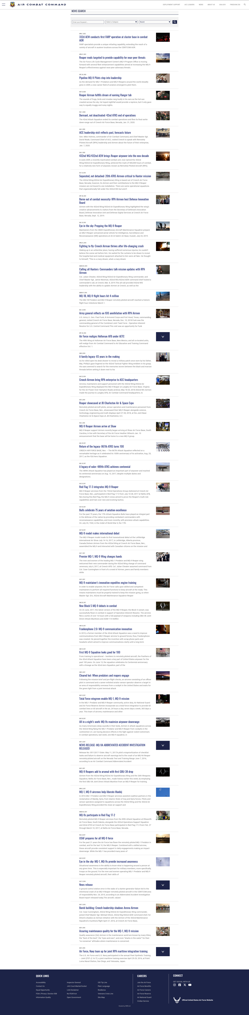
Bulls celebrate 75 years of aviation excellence (103, 510)
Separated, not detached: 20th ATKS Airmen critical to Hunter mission (115, 176)
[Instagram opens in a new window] (174, 984)
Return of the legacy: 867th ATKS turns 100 (101, 446)
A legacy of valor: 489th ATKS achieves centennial (104, 466)
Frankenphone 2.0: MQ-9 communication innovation (105, 629)
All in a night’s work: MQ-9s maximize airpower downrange (109, 722)
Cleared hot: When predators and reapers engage (104, 675)
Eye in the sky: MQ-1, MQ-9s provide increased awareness (108, 861)
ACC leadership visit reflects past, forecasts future (105, 132)
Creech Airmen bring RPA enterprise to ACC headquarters (108, 379)
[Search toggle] (245, 4)
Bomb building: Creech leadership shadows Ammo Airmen (108, 908)
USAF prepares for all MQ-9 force (96, 838)
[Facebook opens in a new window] (179, 984)
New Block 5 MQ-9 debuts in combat (98, 606)
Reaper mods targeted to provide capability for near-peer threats (112, 57)
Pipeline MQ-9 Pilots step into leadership (100, 78)
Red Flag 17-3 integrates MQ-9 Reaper (98, 487)
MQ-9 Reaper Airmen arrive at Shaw (97, 426)
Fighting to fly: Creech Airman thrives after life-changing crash (111, 246)
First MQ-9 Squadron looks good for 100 (99, 652)
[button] (3, 4)
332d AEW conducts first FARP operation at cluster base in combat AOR (113, 38)
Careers (142, 976)
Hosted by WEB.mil (124, 1006)
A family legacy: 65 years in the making (99, 356)
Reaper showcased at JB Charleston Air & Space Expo (106, 403)
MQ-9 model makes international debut (99, 533)
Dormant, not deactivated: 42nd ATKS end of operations (107, 115)
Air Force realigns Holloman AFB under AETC (101, 336)
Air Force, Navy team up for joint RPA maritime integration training (113, 951)
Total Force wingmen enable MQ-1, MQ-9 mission (104, 698)
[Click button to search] (174, 22)
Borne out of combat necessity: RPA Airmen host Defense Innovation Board (114, 201)
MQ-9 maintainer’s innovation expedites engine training (107, 582)
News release (86, 884)
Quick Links (42, 976)
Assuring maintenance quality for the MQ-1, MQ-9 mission (109, 931)
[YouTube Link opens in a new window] (189, 984)
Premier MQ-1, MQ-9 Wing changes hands (100, 556)
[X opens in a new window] (184, 984)
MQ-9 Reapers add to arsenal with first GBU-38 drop (106, 771)
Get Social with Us (181, 982)
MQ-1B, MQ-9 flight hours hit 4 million (99, 296)
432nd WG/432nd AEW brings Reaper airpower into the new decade (114, 156)
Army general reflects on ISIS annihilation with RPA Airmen (109, 313)
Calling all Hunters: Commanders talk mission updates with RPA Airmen (112, 271)
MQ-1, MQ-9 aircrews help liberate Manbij (100, 792)
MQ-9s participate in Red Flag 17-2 (97, 815)
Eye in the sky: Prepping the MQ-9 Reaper (100, 226)
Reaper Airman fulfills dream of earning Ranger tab (105, 95)
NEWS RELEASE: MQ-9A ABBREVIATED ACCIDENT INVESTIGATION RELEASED (112, 746)
